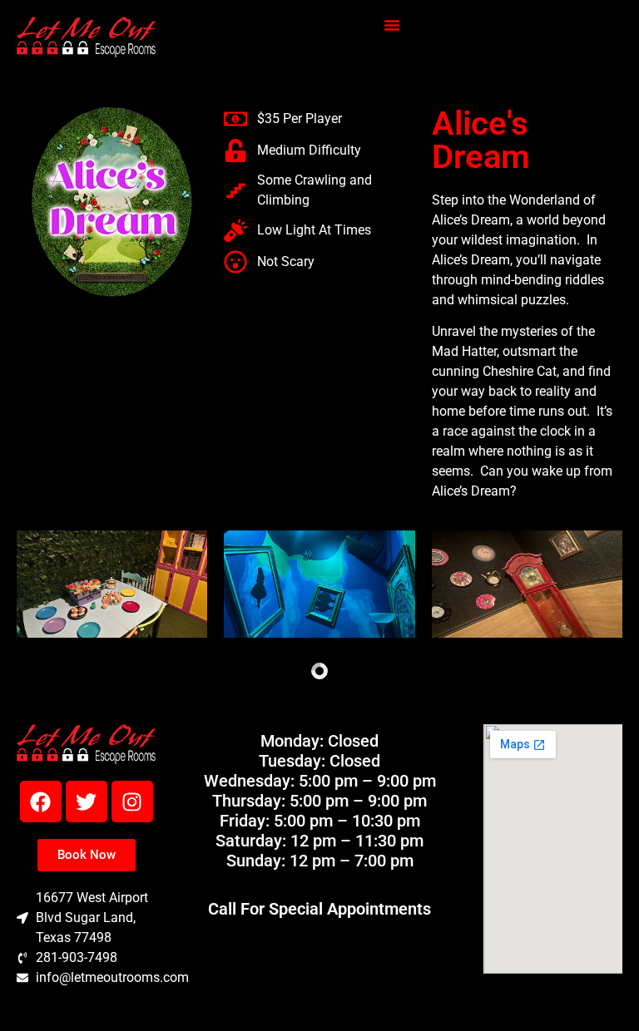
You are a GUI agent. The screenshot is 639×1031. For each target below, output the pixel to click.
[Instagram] (132, 801)
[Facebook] (41, 801)
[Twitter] (86, 801)
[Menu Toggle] (392, 25)
